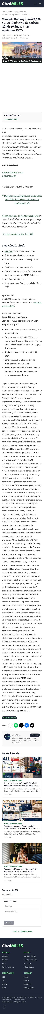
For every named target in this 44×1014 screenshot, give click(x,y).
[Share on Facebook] (26, 725)
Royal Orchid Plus (8, 967)
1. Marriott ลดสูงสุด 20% (12, 172)
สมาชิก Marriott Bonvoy (28, 216)
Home (4, 12)
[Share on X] (21, 725)
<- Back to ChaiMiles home (22, 931)
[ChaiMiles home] (12, 4)
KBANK (4, 984)
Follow (36, 735)
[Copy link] (10, 725)
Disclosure (27, 984)
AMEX (4, 988)
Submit (9, 922)
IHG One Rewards (30, 960)
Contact (27, 980)
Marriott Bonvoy (9, 718)
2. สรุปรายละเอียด (9, 176)
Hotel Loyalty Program (16, 12)
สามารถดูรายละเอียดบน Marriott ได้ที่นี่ (17, 234)
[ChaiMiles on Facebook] (4, 1007)
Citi (3, 980)
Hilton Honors (29, 967)
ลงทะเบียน (8, 251)
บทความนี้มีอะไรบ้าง (13, 115)
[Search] (35, 4)
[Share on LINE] (16, 725)
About (26, 977)
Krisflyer (5, 960)
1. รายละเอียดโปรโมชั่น (11, 119)
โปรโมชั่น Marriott (9, 216)
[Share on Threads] (32, 725)
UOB (3, 977)
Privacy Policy (29, 988)
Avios (4, 963)
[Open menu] (40, 3)
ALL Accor (27, 963)
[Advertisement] (22, 88)
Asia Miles (5, 956)
